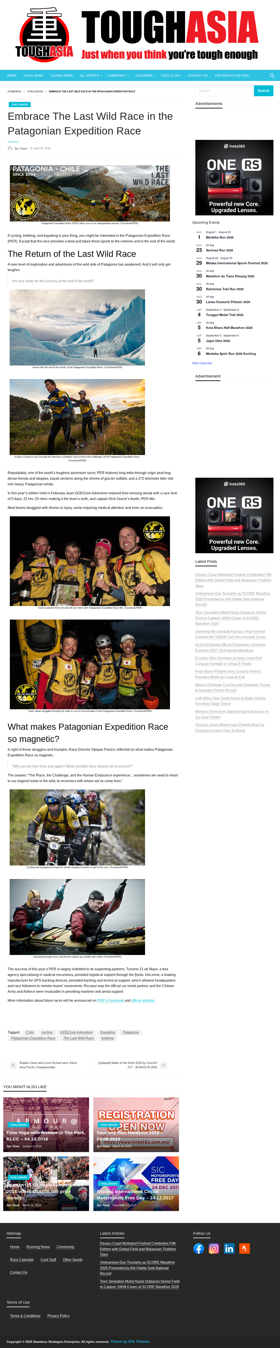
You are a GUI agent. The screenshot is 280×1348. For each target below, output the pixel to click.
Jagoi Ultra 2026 (218, 340)
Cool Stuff (48, 1260)
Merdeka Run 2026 (220, 237)
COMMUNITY (117, 75)
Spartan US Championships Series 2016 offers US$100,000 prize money (45, 1191)
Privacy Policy (58, 1316)
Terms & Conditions (25, 1316)
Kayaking (107, 1032)
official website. (143, 1000)
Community (65, 1247)
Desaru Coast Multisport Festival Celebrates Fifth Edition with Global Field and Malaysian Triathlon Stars (233, 580)
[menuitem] (11, 75)
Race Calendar (22, 1260)
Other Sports (72, 1260)
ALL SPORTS (89, 75)
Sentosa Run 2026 (219, 250)
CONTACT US (198, 75)
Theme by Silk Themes (129, 1341)
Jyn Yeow (21, 148)
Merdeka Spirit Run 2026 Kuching (231, 353)
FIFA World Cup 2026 (232, 75)
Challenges (35, 91)
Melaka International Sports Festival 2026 (237, 263)
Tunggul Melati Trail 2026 (224, 315)
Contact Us (18, 1272)
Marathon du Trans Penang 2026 (230, 276)
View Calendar (202, 363)
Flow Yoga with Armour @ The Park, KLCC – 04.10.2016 (46, 1135)
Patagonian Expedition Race (33, 1038)
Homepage (14, 91)
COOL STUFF (170, 75)
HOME (11, 75)
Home (14, 1247)
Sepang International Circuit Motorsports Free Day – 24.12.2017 (135, 1194)
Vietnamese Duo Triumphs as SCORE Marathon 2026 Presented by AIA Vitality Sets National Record (232, 599)
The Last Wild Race (78, 1038)
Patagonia (131, 1032)
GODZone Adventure (76, 1032)
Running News (38, 1247)
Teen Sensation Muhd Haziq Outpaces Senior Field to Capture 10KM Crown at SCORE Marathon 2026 (230, 618)
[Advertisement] (234, 439)
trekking (108, 1038)
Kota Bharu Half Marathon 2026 (229, 327)
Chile (30, 1032)
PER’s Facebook (110, 1000)
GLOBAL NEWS (62, 75)
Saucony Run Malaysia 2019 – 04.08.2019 (130, 1135)
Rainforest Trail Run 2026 (225, 289)
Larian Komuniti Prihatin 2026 (228, 302)
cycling (47, 1032)
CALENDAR (144, 75)
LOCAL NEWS (33, 75)
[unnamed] (234, 177)
